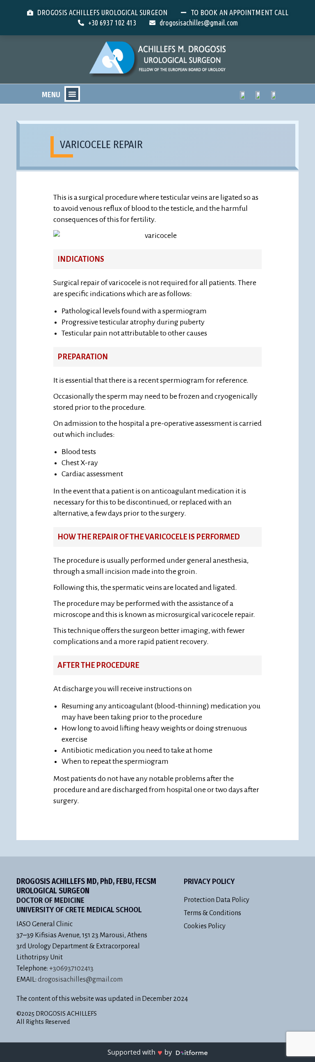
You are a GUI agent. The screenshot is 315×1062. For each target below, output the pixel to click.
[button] (72, 94)
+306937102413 (71, 968)
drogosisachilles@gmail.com (80, 979)
